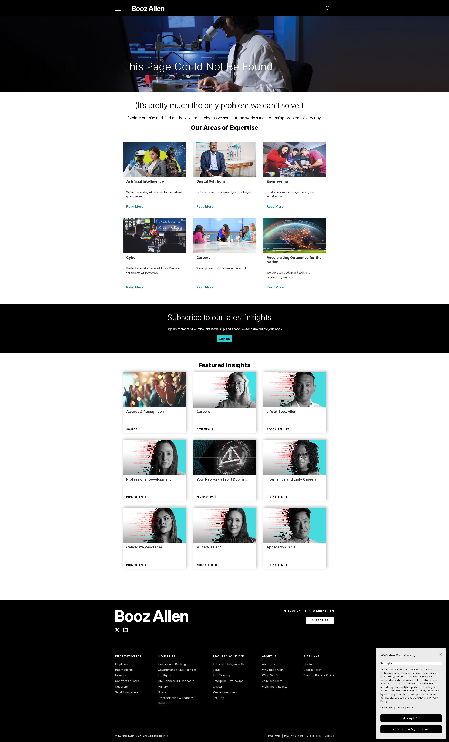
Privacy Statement (293, 735)
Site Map (329, 735)
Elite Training (221, 675)
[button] (328, 8)
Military (163, 686)
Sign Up (224, 339)
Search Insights (225, 591)
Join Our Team (272, 681)
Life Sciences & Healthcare (176, 681)
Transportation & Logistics (175, 698)
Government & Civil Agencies (177, 670)
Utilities (163, 703)
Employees (122, 664)
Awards (132, 429)
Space (162, 692)
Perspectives (206, 497)
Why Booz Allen (273, 670)
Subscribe (320, 620)
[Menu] (118, 8)
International (124, 670)
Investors (121, 675)
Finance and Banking (172, 664)
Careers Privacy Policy (319, 675)
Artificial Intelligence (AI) (229, 664)
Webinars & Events (274, 686)
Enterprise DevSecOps (228, 681)
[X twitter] (117, 630)
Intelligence (165, 675)
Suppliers (121, 686)
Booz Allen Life (278, 429)
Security (218, 698)
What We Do (270, 675)
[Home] (148, 8)
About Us (268, 664)
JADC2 (217, 686)
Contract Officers (127, 681)
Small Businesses (126, 692)
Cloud (216, 670)
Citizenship (204, 429)
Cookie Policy (313, 670)
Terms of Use (273, 735)
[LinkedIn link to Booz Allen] (125, 630)
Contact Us (311, 664)
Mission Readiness (225, 692)
